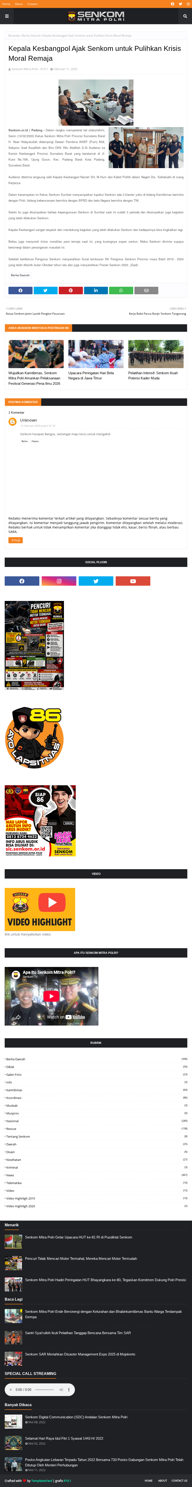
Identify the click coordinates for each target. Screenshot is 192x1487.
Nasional (96, 1121)
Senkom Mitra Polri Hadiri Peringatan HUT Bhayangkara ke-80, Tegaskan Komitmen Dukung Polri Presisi (105, 1280)
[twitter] (180, 4)
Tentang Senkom (96, 1136)
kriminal (96, 1167)
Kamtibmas (96, 1090)
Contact (32, 4)
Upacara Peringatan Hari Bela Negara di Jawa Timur (91, 375)
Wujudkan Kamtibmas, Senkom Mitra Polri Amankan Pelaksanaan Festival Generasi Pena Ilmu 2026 (34, 378)
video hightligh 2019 (96, 1198)
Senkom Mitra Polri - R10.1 (29, 69)
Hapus (35, 441)
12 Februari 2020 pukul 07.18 (37, 425)
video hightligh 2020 (96, 1206)
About (19, 4)
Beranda (14, 36)
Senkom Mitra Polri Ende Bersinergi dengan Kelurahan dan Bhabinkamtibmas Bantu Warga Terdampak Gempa (103, 1314)
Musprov (96, 1113)
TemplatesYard (41, 1481)
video (96, 1191)
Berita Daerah (31, 36)
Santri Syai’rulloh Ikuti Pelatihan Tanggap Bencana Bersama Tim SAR (78, 1333)
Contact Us (179, 1480)
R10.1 (67, 1481)
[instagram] (188, 4)
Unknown (28, 420)
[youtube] (133, 581)
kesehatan (96, 1160)
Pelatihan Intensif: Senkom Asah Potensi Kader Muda (153, 375)
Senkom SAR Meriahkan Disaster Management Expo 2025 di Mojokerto (80, 1354)
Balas (25, 441)
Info (96, 1082)
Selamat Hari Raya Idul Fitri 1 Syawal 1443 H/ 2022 (64, 1438)
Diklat (96, 1067)
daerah (96, 1144)
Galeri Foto (96, 1074)
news (96, 1175)
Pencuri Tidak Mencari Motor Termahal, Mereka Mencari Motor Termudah (81, 1259)
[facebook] (172, 4)
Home (6, 4)
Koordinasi (96, 1098)
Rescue (96, 1129)
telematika (96, 1183)
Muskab (96, 1105)
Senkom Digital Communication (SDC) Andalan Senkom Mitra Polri (76, 1417)
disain (96, 1152)
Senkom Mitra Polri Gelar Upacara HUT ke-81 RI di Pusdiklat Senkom (78, 1237)
